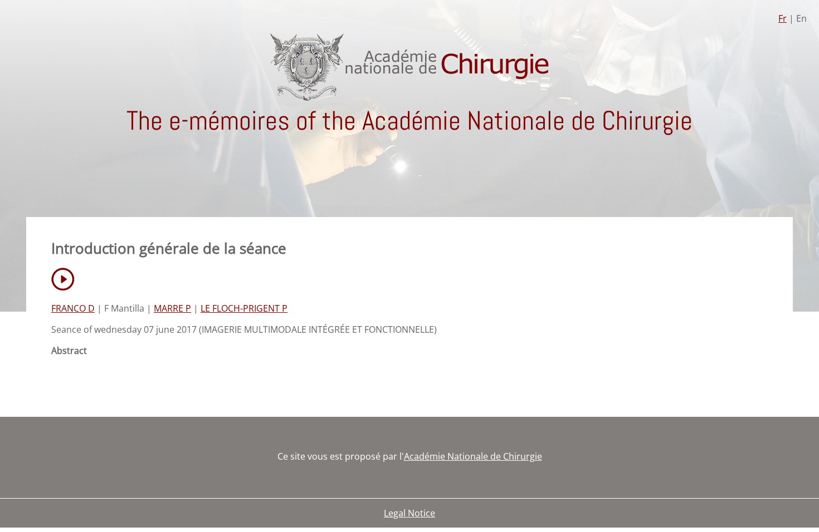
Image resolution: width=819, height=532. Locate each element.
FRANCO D (73, 308)
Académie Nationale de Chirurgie (473, 456)
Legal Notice (409, 513)
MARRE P (172, 308)
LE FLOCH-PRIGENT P (244, 308)
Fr (782, 18)
